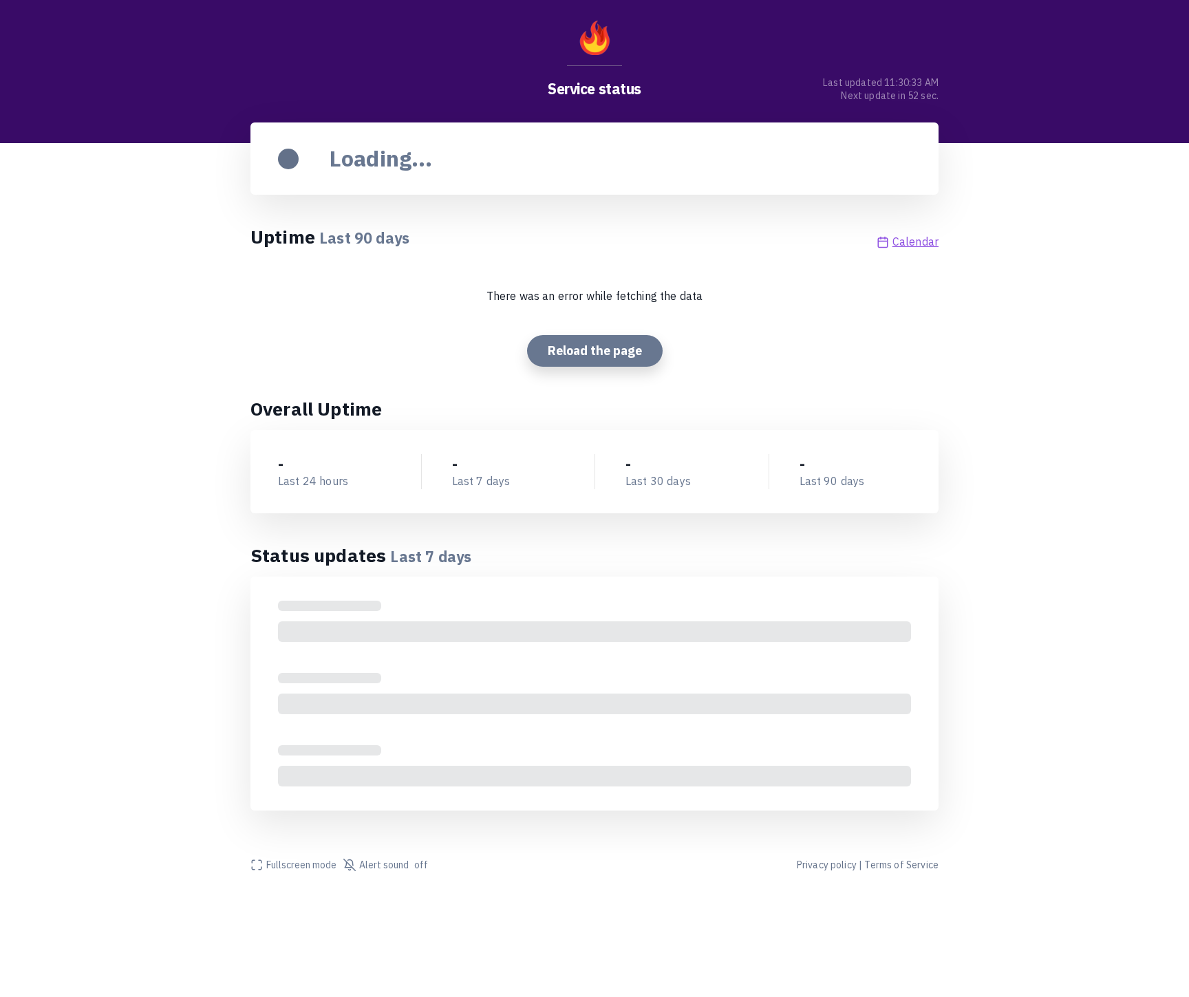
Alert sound (393, 865)
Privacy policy (827, 865)
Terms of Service (901, 865)
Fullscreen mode (301, 865)
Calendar (915, 241)
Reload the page (595, 350)
